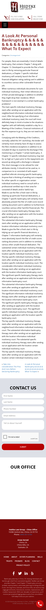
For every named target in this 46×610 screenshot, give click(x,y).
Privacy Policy (23, 565)
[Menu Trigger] (5, 25)
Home (6, 557)
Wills (39, 557)
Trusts (9, 561)
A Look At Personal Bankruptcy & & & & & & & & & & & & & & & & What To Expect (34, 368)
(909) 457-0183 (26, 534)
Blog (27, 561)
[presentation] (20, 437)
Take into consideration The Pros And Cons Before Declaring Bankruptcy (11, 368)
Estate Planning (27, 557)
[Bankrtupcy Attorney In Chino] (23, 6)
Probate (18, 561)
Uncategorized (15, 55)
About (14, 557)
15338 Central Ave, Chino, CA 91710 (23, 603)
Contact (36, 561)
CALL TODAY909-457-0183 (38, 17)
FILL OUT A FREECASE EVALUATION (17, 17)
